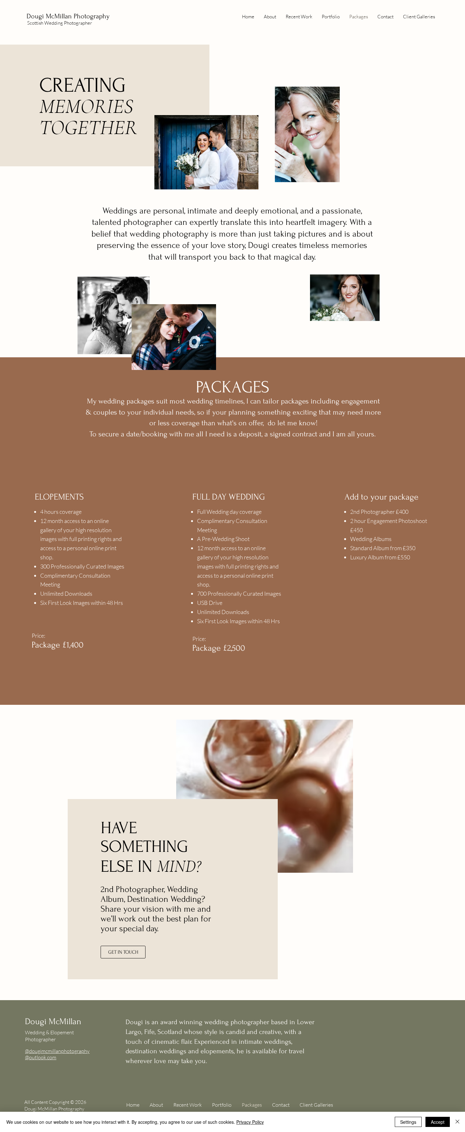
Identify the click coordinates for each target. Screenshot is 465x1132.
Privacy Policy (250, 1122)
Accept (437, 1122)
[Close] (457, 1122)
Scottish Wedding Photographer (59, 23)
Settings (408, 1122)
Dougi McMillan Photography (68, 16)
